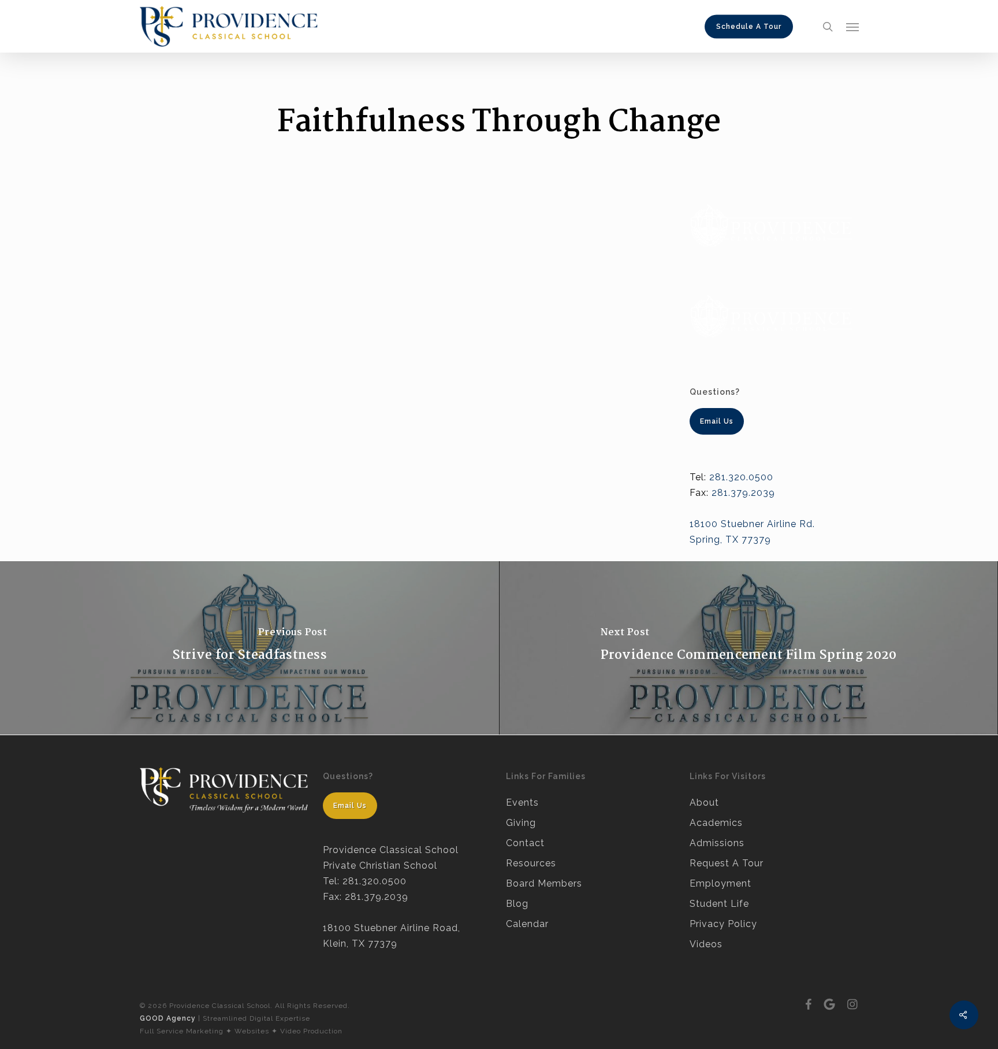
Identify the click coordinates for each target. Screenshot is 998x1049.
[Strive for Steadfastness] (249, 648)
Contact (525, 842)
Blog (517, 903)
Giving (521, 822)
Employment (720, 883)
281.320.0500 (741, 477)
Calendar (527, 923)
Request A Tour (727, 863)
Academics (716, 822)
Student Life (719, 903)
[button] (852, 26)
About (704, 802)
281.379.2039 (743, 492)
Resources (531, 863)
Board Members (544, 883)
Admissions (717, 842)
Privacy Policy (723, 923)
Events (522, 802)
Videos (706, 944)
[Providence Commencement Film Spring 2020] (748, 648)
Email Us (350, 806)
